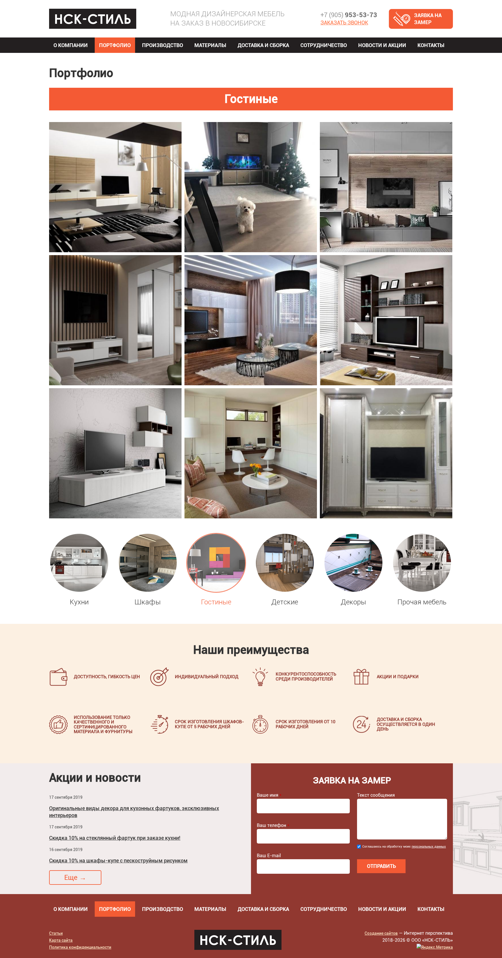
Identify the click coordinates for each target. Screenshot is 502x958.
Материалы (210, 45)
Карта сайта (61, 940)
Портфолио (115, 45)
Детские (284, 602)
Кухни (79, 602)
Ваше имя (269, 795)
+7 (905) (348, 15)
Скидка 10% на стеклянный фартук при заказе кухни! (114, 838)
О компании (70, 45)
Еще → (75, 877)
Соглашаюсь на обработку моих (404, 846)
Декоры (353, 602)
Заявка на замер (428, 18)
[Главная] (92, 19)
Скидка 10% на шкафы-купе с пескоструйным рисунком (118, 860)
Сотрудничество (323, 45)
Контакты (430, 45)
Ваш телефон (273, 825)
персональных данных (429, 846)
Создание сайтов (381, 933)
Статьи (56, 933)
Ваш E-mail (269, 855)
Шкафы (148, 602)
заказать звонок (344, 22)
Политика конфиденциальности (80, 947)
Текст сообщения (376, 795)
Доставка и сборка (263, 45)
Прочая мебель (422, 602)
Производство (162, 45)
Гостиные (216, 602)
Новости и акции (382, 45)
